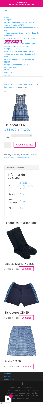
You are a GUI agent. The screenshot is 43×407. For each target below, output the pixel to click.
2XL (21, 188)
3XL (24, 188)
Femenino (23, 194)
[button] (5, 91)
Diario (22, 208)
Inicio (6, 84)
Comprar (26, 268)
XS (23, 186)
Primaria (23, 201)
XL (31, 186)
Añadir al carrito (24, 144)
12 (28, 183)
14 (31, 183)
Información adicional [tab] (15, 167)
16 (21, 186)
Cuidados (8, 376)
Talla (7, 137)
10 (26, 183)
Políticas (7, 374)
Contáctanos (9, 379)
